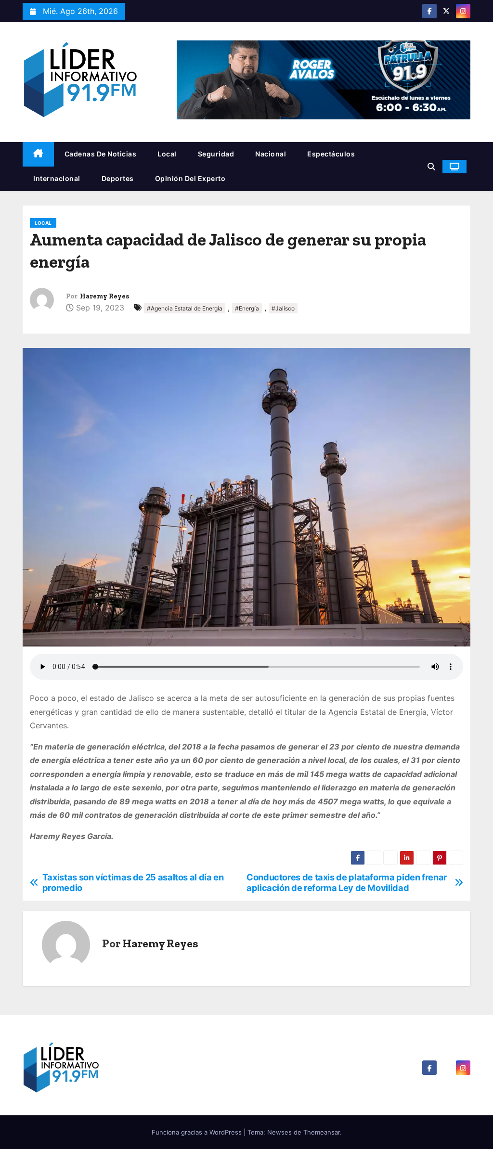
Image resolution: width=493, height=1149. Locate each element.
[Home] (38, 154)
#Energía (247, 308)
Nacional (270, 154)
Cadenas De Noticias (101, 154)
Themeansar (321, 1132)
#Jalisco (283, 308)
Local (167, 154)
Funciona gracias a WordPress (198, 1132)
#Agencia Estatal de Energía (184, 308)
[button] (431, 166)
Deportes (118, 178)
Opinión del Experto (190, 178)
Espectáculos (331, 154)
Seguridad (216, 154)
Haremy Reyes (104, 296)
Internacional (56, 178)
